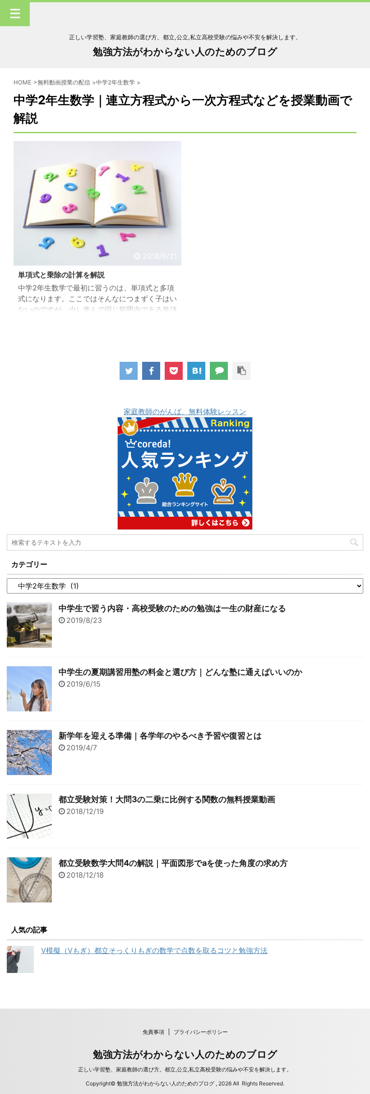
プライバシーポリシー (201, 1032)
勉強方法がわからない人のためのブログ (185, 51)
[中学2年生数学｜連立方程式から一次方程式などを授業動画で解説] (196, 371)
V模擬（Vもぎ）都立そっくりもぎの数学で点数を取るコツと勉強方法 (154, 950)
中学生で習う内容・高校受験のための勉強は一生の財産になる (172, 608)
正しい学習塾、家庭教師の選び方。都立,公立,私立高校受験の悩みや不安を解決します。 (185, 1069)
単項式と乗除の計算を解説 (61, 274)
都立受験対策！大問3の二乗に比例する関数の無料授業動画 (167, 799)
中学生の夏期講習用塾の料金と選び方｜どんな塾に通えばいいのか (180, 672)
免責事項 (153, 1032)
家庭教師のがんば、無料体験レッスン (185, 411)
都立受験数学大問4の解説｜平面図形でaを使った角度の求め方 (173, 863)
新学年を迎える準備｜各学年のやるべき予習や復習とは (160, 735)
